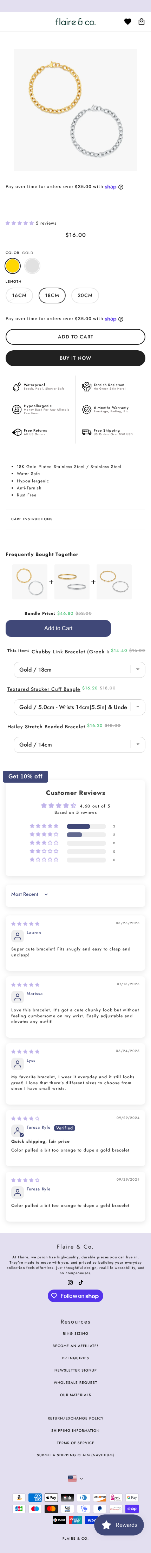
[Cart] (141, 22)
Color (19, 252)
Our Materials (75, 1394)
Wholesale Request (75, 1382)
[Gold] (13, 266)
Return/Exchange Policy (76, 1418)
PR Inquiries (75, 1358)
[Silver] (32, 266)
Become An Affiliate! (75, 1345)
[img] (25, 924)
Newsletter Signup (75, 1370)
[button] (21, 223)
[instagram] (70, 1282)
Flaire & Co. (76, 1538)
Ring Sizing (75, 1333)
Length (13, 281)
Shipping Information (75, 1430)
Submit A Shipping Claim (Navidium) (75, 1455)
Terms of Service (75, 1442)
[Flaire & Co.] (75, 21)
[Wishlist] (128, 22)
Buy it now (75, 358)
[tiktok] (81, 1282)
